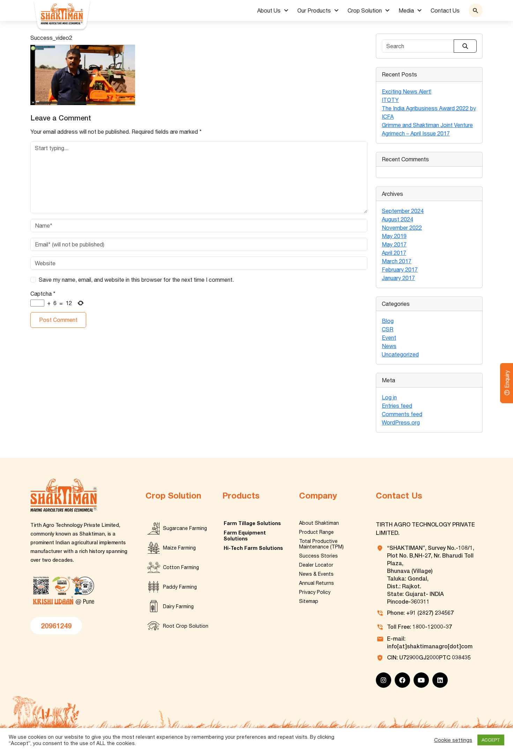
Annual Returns (316, 583)
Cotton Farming (181, 567)
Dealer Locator (316, 565)
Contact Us (445, 10)
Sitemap (308, 601)
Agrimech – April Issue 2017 (416, 133)
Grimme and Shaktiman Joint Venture (427, 125)
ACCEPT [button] (491, 740)
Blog (388, 321)
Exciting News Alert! (406, 91)
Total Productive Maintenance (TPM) (321, 544)
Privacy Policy (314, 592)
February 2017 (400, 269)
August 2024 (397, 219)
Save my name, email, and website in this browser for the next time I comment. (136, 280)
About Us (269, 10)
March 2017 (396, 261)
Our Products (314, 10)
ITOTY (390, 100)
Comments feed (402, 414)
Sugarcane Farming (185, 528)
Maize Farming (179, 548)
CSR (387, 329)
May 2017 (394, 244)
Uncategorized (400, 354)
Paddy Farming (180, 587)
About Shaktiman (319, 523)
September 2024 (403, 211)
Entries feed (397, 406)
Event (389, 337)
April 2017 (394, 253)
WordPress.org (401, 422)
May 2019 (394, 236)
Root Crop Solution (185, 626)
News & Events (316, 574)
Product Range (316, 532)
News (389, 346)
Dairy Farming (178, 606)
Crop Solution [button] (365, 10)
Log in (389, 397)
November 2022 (402, 227)
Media (406, 10)
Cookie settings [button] (453, 740)
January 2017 (398, 278)
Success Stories (318, 556)
